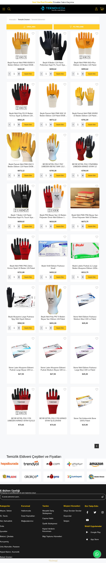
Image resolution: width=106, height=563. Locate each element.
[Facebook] (87, 512)
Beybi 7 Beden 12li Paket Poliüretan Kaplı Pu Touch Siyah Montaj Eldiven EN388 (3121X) (21, 216)
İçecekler (3, 531)
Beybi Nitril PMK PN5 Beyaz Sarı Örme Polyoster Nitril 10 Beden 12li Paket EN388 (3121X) (85, 216)
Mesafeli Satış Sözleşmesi (48, 512)
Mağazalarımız (27, 521)
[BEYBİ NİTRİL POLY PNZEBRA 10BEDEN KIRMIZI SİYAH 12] (84, 147)
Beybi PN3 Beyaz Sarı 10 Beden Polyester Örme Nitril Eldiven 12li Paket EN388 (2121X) (53, 216)
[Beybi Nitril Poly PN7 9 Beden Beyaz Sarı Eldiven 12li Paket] (53, 299)
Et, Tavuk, (4, 516)
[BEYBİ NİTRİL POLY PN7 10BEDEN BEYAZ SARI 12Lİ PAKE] (53, 147)
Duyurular (68, 516)
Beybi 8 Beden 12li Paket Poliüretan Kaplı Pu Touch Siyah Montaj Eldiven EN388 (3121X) (53, 64)
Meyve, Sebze (6, 511)
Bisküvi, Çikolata (6, 536)
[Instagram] (102, 512)
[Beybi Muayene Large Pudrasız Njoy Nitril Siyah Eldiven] (21, 299)
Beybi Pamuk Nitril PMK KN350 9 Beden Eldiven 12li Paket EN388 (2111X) (21, 64)
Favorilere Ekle (33, 33)
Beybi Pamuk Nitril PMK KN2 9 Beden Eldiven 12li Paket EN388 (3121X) (21, 165)
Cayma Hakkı (47, 518)
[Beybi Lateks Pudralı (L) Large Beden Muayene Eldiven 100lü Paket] (84, 248)
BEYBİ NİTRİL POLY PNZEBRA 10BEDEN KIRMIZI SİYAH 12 (85, 165)
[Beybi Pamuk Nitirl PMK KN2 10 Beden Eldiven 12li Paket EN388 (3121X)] (53, 96)
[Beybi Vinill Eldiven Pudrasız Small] (53, 248)
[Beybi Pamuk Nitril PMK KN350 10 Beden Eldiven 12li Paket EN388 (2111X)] (84, 96)
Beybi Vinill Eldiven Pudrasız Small (53, 267)
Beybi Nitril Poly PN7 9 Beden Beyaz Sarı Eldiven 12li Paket (53, 318)
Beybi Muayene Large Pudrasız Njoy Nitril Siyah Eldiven (21, 318)
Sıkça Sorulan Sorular (72, 511)
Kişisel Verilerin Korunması (48, 530)
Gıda (2, 526)
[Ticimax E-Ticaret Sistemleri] (53, 561)
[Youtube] (87, 520)
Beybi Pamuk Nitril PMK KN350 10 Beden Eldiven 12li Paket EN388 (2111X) (85, 114)
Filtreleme (78, 27)
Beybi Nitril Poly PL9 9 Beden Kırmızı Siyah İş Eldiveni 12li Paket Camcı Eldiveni (21, 114)
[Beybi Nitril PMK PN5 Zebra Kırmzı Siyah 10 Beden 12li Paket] (21, 248)
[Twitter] (94, 512)
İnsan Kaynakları (28, 516)
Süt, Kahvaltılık (6, 521)
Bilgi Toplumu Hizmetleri (52, 536)
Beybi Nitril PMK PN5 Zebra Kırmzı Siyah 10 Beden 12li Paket (21, 267)
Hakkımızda (26, 511)
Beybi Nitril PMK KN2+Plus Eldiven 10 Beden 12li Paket (84, 64)
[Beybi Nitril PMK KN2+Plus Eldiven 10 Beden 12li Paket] (84, 45)
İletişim (66, 521)
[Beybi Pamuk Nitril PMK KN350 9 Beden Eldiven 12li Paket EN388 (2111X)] (21, 45)
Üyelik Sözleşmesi (49, 524)
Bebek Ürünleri (6, 557)
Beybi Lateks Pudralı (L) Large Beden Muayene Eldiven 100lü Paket (84, 267)
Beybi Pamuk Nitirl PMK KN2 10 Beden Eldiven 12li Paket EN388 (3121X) (53, 114)
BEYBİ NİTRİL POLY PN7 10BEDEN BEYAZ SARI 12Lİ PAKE (53, 165)
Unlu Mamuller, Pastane (10, 547)
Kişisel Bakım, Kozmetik (9, 552)
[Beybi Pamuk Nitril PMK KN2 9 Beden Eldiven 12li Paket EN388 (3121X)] (21, 147)
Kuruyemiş (4, 542)
